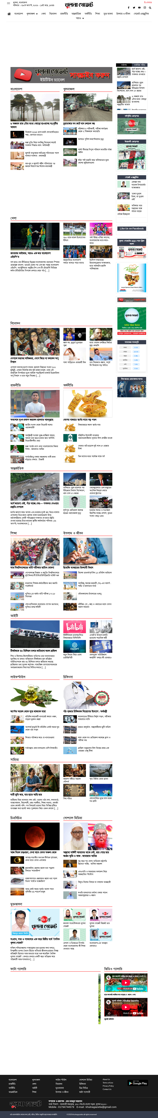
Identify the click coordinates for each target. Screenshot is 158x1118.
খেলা (43, 13)
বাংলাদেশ (18, 13)
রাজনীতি (64, 13)
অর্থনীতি (88, 13)
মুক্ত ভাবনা (108, 13)
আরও (78, 18)
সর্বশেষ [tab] (124, 65)
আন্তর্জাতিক (76, 13)
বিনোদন (53, 13)
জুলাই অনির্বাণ (109, 1019)
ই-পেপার (148, 2)
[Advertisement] (79, 44)
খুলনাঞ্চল (31, 13)
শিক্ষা (97, 13)
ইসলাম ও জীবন (123, 13)
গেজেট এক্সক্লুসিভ (141, 13)
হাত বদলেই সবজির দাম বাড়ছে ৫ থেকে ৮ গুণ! (120, 994)
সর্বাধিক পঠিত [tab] (139, 65)
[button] (8, 3)
